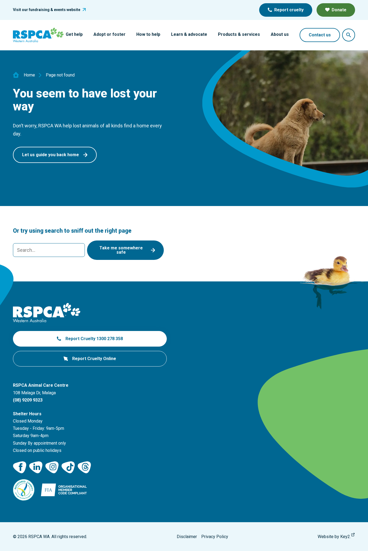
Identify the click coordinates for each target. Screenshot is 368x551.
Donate (339, 9)
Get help (74, 34)
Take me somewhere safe (121, 250)
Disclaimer (187, 536)
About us (280, 34)
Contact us (320, 34)
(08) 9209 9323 (28, 400)
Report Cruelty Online (94, 358)
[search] (49, 250)
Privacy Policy (214, 536)
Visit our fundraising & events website (46, 10)
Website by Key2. (334, 536)
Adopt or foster (109, 34)
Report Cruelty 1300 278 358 (94, 338)
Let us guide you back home (50, 154)
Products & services (239, 34)
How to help (148, 34)
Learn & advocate (189, 34)
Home (29, 75)
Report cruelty (289, 9)
